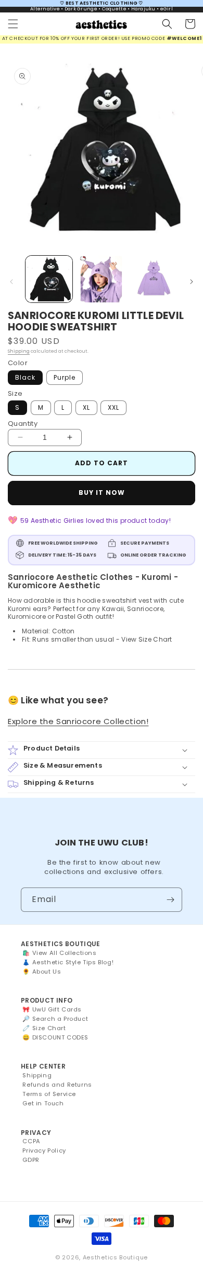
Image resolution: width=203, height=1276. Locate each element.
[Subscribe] (170, 899)
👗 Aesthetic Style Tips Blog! (67, 962)
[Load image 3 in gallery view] (153, 279)
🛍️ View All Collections (59, 953)
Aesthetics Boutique (115, 1257)
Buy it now (102, 492)
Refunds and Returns (57, 1084)
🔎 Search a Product (55, 1019)
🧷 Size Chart (44, 1028)
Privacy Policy (44, 1150)
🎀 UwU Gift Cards (52, 1009)
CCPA (31, 1141)
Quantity (22, 423)
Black (25, 377)
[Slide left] (11, 281)
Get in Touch (43, 1103)
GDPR (30, 1160)
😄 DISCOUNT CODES (55, 1037)
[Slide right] (191, 281)
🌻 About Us (41, 971)
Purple (64, 377)
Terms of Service (49, 1094)
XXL (113, 407)
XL (86, 407)
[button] (13, 23)
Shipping (19, 351)
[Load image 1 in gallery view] (49, 279)
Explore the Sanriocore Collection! (78, 721)
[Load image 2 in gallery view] (101, 279)
